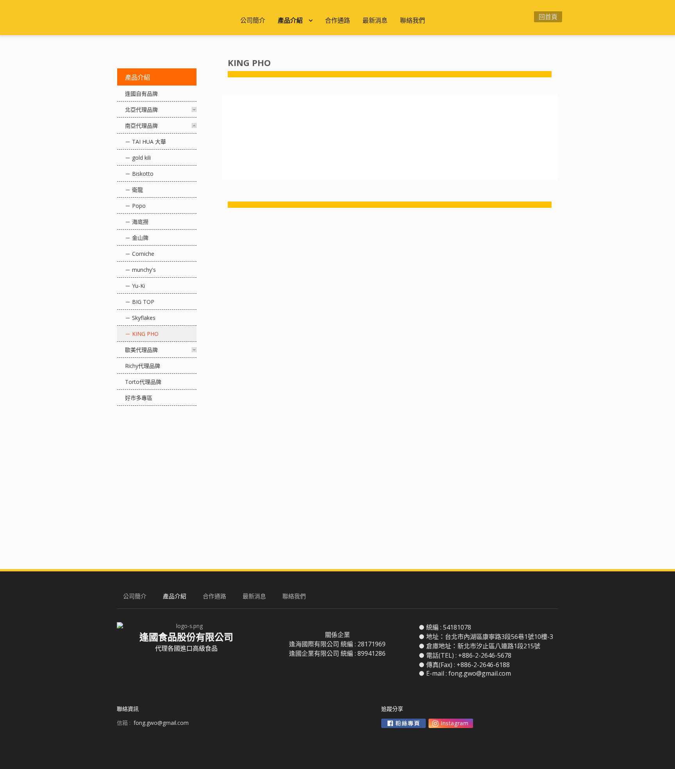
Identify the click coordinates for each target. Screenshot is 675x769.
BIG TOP (143, 301)
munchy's (144, 269)
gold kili (141, 157)
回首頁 (548, 16)
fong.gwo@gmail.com (479, 673)
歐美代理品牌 (141, 349)
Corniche (143, 253)
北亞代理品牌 (141, 109)
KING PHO (145, 333)
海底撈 (140, 221)
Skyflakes (143, 317)
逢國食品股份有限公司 (175, 18)
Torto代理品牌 (143, 381)
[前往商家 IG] (451, 723)
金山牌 (140, 237)
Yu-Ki (138, 285)
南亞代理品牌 (141, 125)
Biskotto (143, 173)
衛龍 (137, 189)
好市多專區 (138, 397)
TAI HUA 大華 (149, 141)
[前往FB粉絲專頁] (403, 723)
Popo (139, 205)
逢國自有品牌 (141, 93)
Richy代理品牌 (142, 365)
